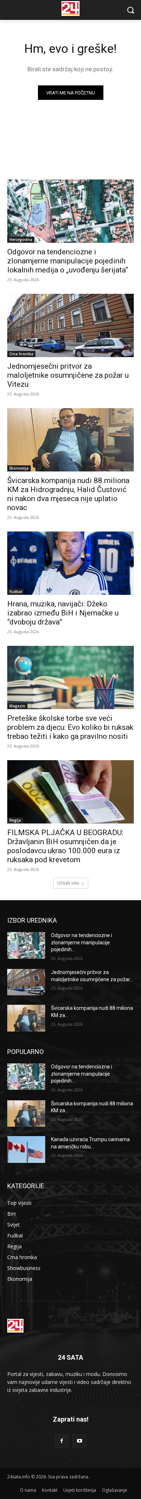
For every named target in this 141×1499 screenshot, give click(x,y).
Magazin (17, 705)
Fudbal (15, 591)
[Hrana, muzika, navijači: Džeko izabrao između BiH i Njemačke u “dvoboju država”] (70, 563)
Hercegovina (20, 239)
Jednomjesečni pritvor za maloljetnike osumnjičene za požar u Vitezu (68, 375)
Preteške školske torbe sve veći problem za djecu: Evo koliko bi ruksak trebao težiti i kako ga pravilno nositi (70, 727)
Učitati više (68, 883)
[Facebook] (62, 1441)
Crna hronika (21, 353)
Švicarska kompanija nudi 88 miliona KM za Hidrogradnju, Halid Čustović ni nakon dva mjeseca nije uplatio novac (68, 494)
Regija (15, 820)
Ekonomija (19, 468)
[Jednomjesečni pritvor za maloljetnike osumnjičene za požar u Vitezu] (70, 325)
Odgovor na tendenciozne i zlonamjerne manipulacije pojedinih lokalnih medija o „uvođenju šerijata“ (67, 260)
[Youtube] (79, 1441)
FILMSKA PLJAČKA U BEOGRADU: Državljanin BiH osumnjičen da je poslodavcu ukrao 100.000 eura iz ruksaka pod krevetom (65, 846)
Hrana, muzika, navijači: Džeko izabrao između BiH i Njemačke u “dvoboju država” (63, 613)
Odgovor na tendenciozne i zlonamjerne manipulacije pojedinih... (81, 942)
